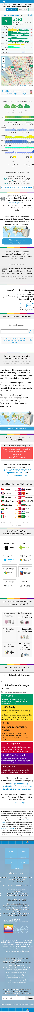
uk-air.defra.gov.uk (14, 202)
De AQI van (11, 15)
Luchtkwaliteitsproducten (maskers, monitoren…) (17, 910)
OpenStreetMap (22, 85)
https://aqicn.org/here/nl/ (17, 264)
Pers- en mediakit (17, 881)
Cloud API (25, 581)
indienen (29, 998)
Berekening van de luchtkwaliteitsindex (16, 906)
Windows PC (25, 556)
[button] (20, 70)
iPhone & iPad (9, 543)
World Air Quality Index (8, 828)
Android (24, 543)
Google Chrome (9, 569)
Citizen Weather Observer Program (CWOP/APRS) (17, 959)
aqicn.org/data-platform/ (17, 475)
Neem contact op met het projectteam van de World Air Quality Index (17, 878)
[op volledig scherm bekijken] (31, 15)
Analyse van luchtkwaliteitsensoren (17, 895)
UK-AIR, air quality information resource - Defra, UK (17, 963)
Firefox (25, 569)
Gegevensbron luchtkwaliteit (17, 904)
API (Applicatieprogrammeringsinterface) (17, 913)
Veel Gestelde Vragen (17, 899)
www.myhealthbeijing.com (16, 802)
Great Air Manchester (16, 966)
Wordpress (9, 582)
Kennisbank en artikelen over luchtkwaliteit (17, 891)
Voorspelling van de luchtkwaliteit (16, 908)
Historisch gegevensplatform (17, 915)
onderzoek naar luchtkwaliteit (17, 885)
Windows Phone (9, 556)
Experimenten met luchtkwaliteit (17, 893)
